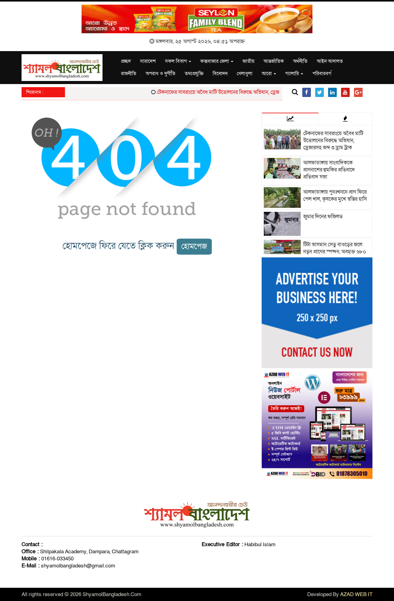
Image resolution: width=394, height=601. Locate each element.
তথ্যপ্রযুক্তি (194, 73)
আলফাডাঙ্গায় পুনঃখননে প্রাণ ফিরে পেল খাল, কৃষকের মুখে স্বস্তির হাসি (335, 195)
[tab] (290, 119)
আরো (267, 73)
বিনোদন (220, 73)
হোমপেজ (194, 246)
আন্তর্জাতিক (273, 61)
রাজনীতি (128, 73)
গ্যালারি (292, 73)
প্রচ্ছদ (126, 61)
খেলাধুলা (244, 73)
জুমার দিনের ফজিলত (323, 216)
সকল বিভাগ (176, 61)
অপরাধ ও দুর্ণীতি (160, 73)
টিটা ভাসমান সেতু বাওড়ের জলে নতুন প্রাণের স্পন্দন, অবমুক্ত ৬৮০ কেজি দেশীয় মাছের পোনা (334, 251)
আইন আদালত (330, 61)
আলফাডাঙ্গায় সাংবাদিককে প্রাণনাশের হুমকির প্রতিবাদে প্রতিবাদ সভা (329, 169)
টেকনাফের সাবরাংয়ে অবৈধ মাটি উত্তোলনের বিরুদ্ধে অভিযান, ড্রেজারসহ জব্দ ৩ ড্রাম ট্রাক (230, 92)
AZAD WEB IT (356, 594)
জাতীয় (248, 61)
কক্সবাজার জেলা (215, 61)
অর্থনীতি (300, 61)
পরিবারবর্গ (321, 73)
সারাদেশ (148, 61)
